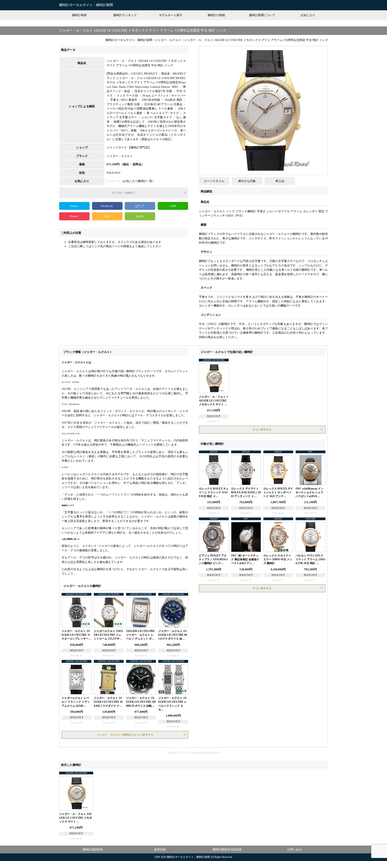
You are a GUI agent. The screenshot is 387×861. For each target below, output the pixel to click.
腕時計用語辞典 (93, 849)
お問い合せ (294, 849)
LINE (173, 206)
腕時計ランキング (125, 15)
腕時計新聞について (262, 15)
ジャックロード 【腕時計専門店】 (129, 147)
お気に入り (308, 15)
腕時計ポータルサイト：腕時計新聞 (86, 5)
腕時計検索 (79, 15)
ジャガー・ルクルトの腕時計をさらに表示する (125, 734)
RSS (107, 216)
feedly (140, 216)
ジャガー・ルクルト (120, 156)
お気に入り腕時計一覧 (137, 181)
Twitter (74, 206)
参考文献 (160, 849)
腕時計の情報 (216, 15)
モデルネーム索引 (170, 15)
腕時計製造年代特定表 (227, 849)
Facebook (107, 206)
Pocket (74, 216)
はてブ (140, 206)
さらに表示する (262, 429)
